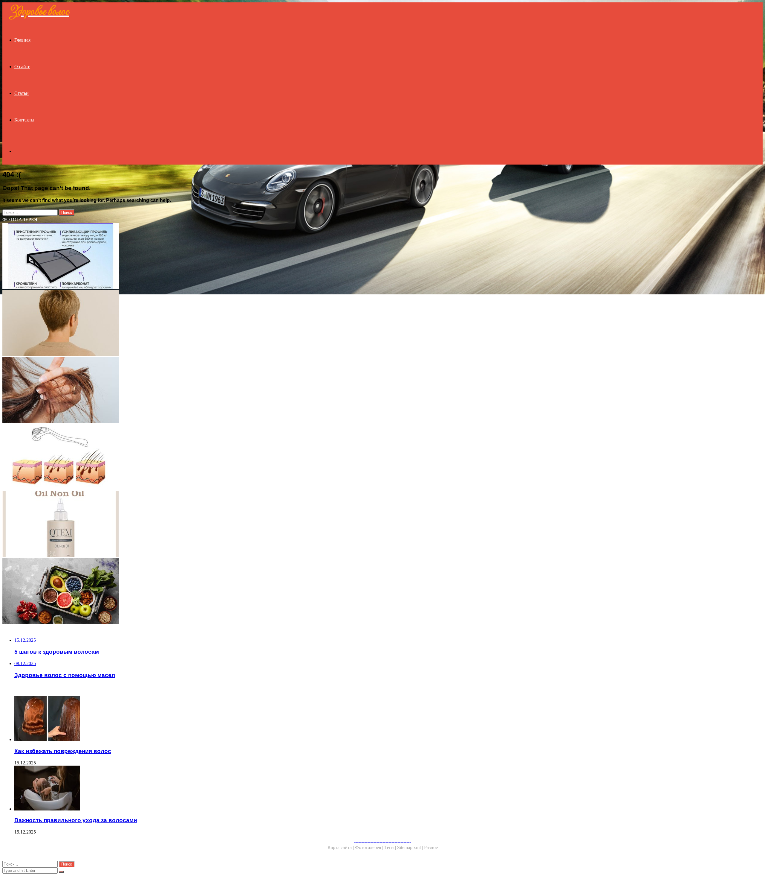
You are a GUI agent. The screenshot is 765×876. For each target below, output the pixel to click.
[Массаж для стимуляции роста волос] (181, 457)
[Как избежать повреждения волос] (187, 719)
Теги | (390, 847)
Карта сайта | (341, 847)
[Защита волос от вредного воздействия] (181, 390)
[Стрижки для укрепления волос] (181, 323)
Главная (22, 39)
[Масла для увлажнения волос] (181, 524)
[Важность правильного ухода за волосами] (187, 789)
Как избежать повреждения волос (62, 751)
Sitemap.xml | (410, 847)
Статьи (21, 93)
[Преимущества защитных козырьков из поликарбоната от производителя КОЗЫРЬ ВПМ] (181, 256)
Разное (431, 847)
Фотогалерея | (369, 847)
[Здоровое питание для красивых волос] (181, 591)
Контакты (24, 119)
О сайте (22, 66)
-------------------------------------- (382, 842)
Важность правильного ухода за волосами (75, 820)
